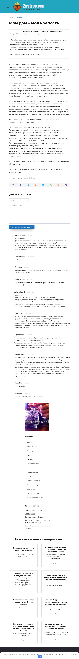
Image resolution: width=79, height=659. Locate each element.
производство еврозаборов (40, 169)
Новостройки (32, 472)
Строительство (33, 493)
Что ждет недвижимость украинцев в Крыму (23, 549)
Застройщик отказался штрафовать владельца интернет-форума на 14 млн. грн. (23, 627)
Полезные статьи (33, 481)
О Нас (29, 476)
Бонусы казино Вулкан (34, 517)
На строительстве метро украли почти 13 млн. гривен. (23, 602)
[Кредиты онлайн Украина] (37, 430)
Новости (30, 468)
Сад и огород (32, 485)
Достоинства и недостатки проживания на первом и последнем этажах (56, 626)
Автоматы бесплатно (33, 510)
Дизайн (30, 455)
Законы (30, 459)
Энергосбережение (35, 497)
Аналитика (31, 442)
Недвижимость (33, 464)
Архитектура (32, 446)
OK (40, 656)
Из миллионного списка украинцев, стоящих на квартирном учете (55, 549)
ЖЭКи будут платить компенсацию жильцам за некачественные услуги (55, 577)
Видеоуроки (32, 451)
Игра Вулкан (30, 514)
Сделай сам (31, 489)
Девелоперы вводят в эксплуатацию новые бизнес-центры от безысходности (23, 577)
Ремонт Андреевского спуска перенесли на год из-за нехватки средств (56, 602)
